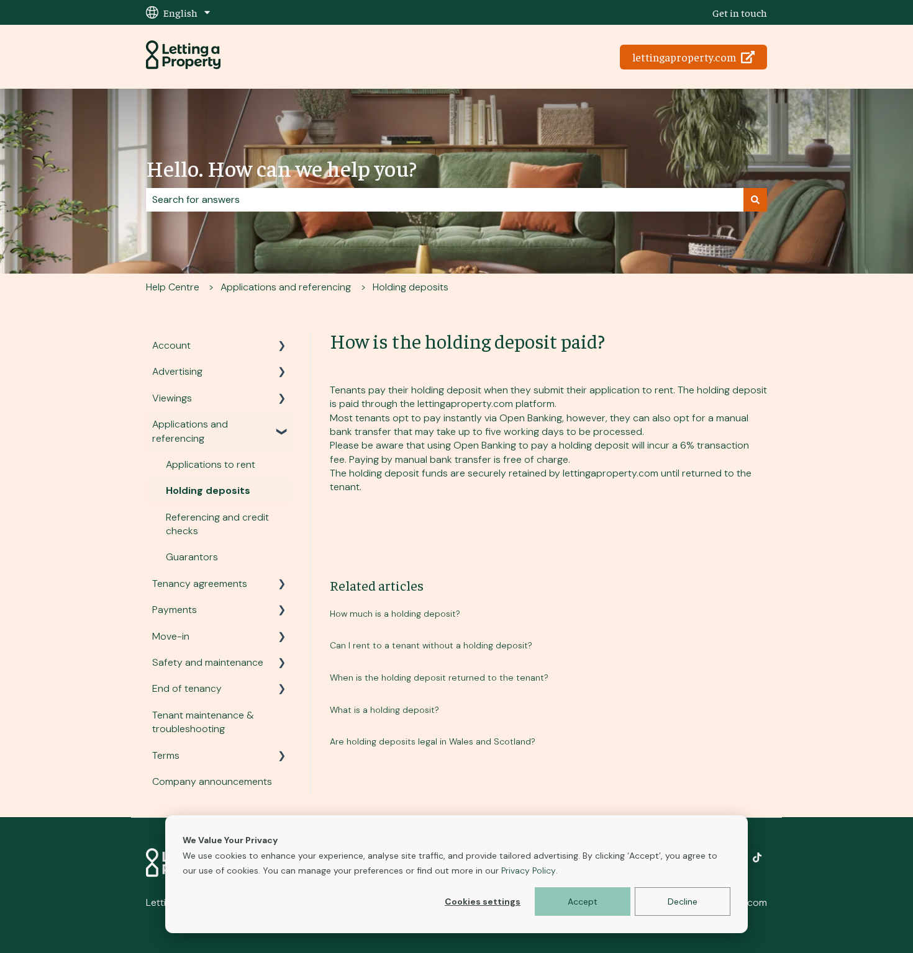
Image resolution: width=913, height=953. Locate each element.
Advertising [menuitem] (177, 371)
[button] (282, 346)
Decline (682, 901)
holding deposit (446, 389)
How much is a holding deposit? (395, 613)
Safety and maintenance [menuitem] (207, 662)
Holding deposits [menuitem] (208, 490)
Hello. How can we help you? (281, 167)
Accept (582, 901)
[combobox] (444, 200)
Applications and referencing (285, 286)
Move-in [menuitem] (170, 636)
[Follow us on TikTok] (757, 857)
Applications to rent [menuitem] (210, 464)
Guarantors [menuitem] (192, 556)
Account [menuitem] (171, 345)
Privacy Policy (528, 870)
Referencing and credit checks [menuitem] (217, 524)
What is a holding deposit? (384, 709)
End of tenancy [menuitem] (187, 688)
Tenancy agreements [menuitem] (199, 583)
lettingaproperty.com (684, 57)
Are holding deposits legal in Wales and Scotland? (432, 741)
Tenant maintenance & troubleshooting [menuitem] (203, 722)
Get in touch (739, 12)
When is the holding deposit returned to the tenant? (439, 677)
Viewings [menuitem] (172, 398)
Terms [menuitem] (165, 755)
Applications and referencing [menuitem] (190, 431)
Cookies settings (482, 901)
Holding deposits (410, 286)
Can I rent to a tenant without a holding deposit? (431, 645)
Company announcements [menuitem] (212, 781)
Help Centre (172, 286)
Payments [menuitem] (174, 609)
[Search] (755, 200)
